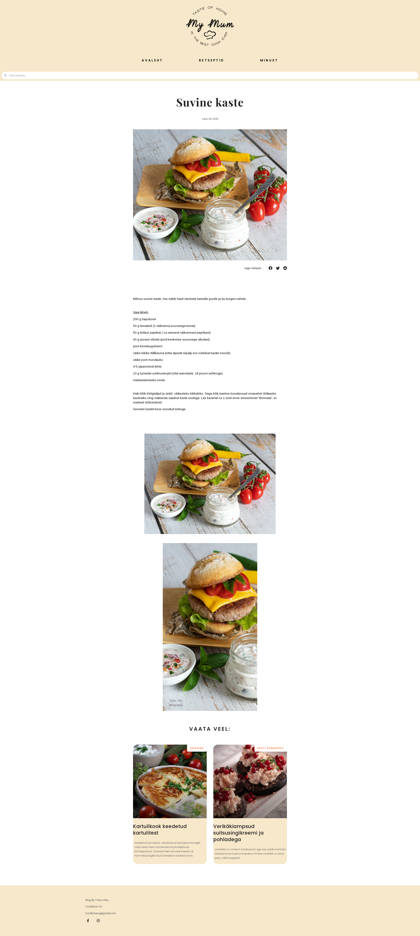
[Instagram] (98, 920)
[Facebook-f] (88, 920)
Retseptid (211, 60)
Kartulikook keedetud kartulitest (160, 829)
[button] (270, 268)
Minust (269, 60)
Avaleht (152, 60)
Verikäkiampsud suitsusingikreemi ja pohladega (238, 833)
